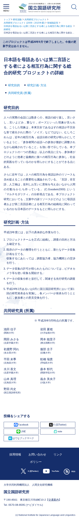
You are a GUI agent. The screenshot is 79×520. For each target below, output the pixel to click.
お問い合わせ (37, 454)
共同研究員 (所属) (19, 92)
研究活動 (17, 19)
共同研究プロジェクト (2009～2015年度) (24, 23)
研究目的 (14, 85)
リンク (57, 454)
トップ (7, 19)
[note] (57, 431)
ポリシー (36, 461)
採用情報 (15, 454)
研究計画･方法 (36, 85)
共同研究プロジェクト (35, 19)
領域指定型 (52, 23)
